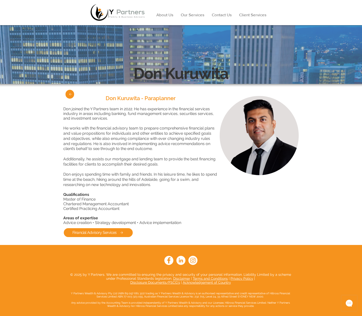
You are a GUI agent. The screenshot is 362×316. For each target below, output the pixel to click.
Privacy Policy (241, 278)
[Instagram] (192, 260)
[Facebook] (168, 260)
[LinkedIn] (180, 260)
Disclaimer (181, 278)
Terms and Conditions (210, 278)
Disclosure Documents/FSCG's (155, 282)
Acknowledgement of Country (207, 282)
